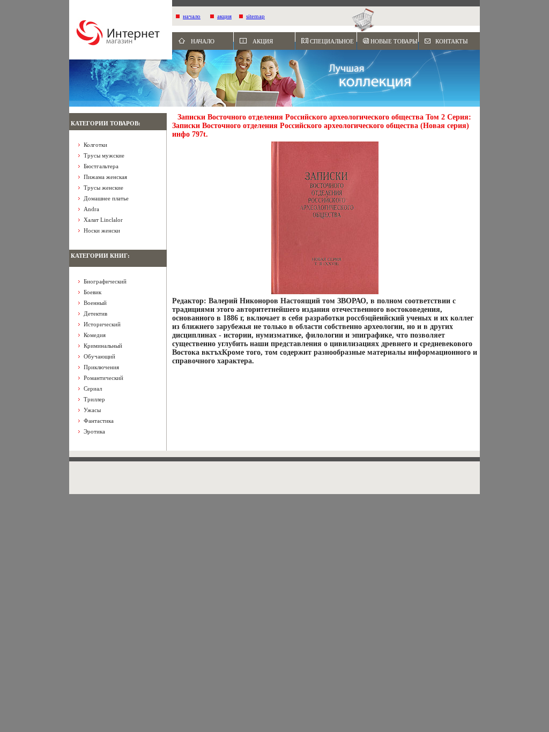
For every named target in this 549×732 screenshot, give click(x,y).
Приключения (101, 367)
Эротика (94, 431)
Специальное (332, 41)
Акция (263, 41)
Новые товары (394, 41)
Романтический (103, 378)
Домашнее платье (106, 198)
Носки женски (102, 230)
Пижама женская (105, 177)
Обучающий (99, 356)
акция (224, 16)
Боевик (92, 292)
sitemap (255, 16)
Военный (95, 303)
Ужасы (92, 410)
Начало (202, 41)
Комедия (95, 335)
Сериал (93, 388)
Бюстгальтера (101, 166)
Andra (91, 209)
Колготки (95, 144)
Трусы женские (103, 187)
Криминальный (103, 345)
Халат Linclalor (103, 219)
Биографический (105, 281)
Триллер (94, 399)
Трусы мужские (104, 155)
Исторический (102, 324)
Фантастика (99, 420)
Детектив (95, 313)
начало (192, 16)
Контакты (451, 41)
